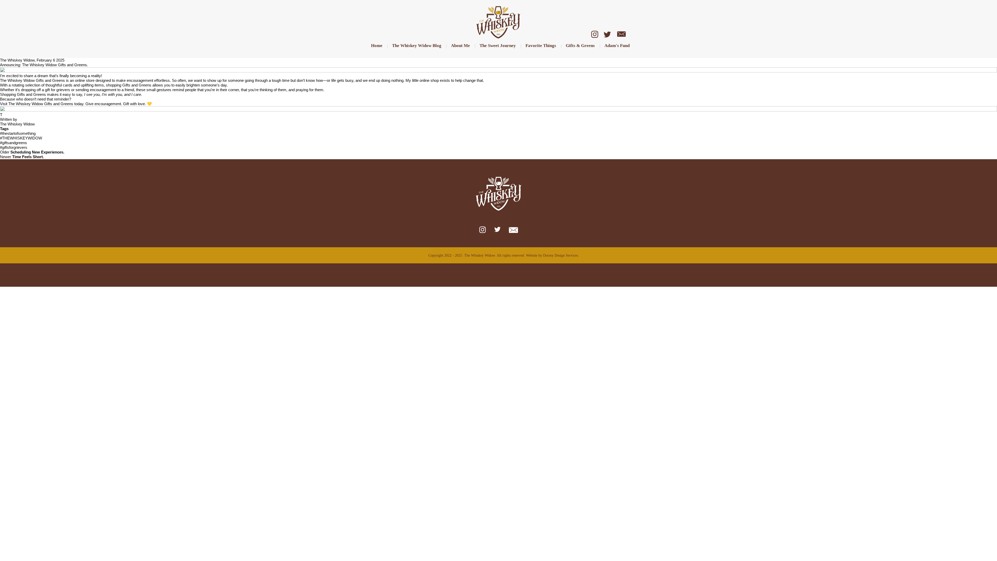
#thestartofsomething (18, 133)
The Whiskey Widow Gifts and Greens (32, 80)
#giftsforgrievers (13, 147)
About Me (460, 45)
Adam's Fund (617, 45)
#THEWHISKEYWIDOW (21, 138)
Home (376, 45)
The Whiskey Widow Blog (416, 45)
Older (32, 152)
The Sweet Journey (498, 45)
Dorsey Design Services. (561, 255)
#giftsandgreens (13, 143)
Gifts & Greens (580, 45)
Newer (22, 157)
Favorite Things (541, 45)
